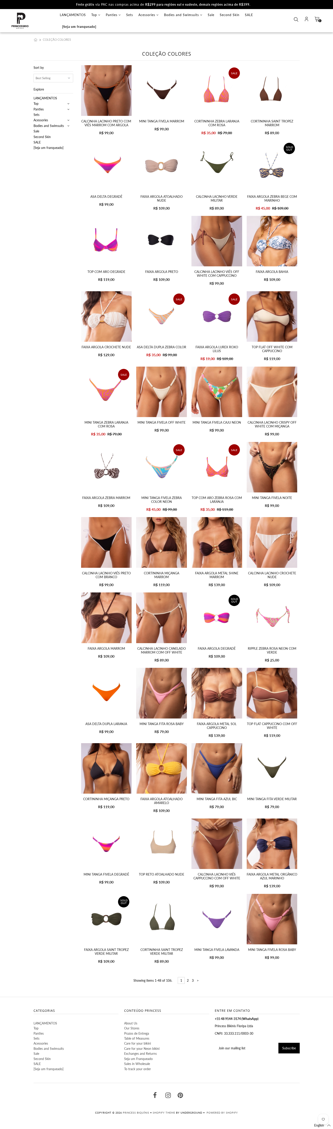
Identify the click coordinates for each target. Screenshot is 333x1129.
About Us (130, 1023)
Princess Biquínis (136, 1112)
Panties (112, 15)
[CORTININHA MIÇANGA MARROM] (161, 542)
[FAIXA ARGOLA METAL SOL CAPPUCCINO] (216, 693)
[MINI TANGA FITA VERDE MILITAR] (272, 768)
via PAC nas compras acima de (163, 4)
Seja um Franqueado (138, 1059)
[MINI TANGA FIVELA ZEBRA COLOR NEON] (161, 467)
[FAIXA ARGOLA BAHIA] (272, 241)
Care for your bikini (137, 1043)
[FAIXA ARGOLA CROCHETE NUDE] (106, 316)
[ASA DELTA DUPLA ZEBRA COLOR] (161, 316)
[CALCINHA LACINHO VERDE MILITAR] (216, 166)
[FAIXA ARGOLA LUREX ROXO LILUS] (216, 316)
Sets (129, 15)
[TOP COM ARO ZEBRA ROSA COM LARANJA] (216, 467)
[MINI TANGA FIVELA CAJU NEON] (216, 392)
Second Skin (229, 15)
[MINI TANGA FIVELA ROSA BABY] (272, 919)
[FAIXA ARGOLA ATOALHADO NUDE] (161, 166)
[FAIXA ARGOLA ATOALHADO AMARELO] (161, 768)
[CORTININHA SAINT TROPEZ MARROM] (272, 90)
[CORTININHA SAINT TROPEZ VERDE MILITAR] (161, 919)
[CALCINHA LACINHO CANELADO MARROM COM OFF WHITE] (161, 617)
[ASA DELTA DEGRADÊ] (106, 166)
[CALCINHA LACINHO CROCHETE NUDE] (272, 542)
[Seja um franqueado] (79, 27)
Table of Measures (136, 1038)
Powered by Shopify (222, 1112)
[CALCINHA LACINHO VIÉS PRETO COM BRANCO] (106, 542)
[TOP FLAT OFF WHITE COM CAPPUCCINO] (272, 316)
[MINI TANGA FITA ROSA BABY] (161, 693)
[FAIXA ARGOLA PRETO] (161, 241)
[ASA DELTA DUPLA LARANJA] (106, 693)
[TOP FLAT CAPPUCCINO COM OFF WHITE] (272, 693)
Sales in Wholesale (137, 1064)
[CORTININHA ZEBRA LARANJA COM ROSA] (216, 90)
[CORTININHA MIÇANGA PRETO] (106, 768)
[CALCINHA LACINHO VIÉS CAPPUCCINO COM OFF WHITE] (216, 844)
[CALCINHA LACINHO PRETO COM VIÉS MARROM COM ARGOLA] (106, 90)
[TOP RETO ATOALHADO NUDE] (161, 844)
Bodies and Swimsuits (182, 15)
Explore (39, 89)
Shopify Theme (164, 1112)
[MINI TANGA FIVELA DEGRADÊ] (106, 844)
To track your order (137, 1069)
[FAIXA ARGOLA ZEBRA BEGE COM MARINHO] (272, 166)
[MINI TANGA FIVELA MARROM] (161, 90)
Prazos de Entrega (136, 1033)
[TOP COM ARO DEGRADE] (106, 241)
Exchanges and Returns (140, 1053)
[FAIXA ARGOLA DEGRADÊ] (216, 617)
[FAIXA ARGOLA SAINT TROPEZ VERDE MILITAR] (106, 919)
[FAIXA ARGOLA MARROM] (106, 617)
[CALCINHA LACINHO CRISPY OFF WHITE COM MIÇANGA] (272, 392)
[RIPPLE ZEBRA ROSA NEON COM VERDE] (272, 617)
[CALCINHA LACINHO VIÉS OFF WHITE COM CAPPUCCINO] (216, 241)
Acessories (147, 15)
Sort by (39, 67)
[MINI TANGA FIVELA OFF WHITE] (161, 392)
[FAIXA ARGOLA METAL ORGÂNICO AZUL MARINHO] (272, 844)
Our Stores (131, 1028)
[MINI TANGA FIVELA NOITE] (272, 467)
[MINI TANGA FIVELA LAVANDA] (216, 919)
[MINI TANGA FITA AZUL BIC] (216, 768)
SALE (249, 15)
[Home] (36, 39)
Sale (211, 15)
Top (94, 15)
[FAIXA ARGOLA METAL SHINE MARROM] (216, 542)
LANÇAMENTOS (73, 15)
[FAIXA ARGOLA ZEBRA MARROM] (106, 467)
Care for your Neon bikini (141, 1048)
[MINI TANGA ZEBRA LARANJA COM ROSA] (106, 392)
